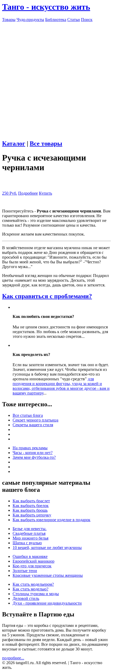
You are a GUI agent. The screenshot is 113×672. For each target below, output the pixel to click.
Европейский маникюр (33, 561)
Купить (45, 193)
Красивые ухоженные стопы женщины (48, 575)
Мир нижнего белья (30, 538)
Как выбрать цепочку (32, 515)
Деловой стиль (26, 598)
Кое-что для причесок (32, 566)
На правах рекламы (30, 448)
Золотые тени (25, 570)
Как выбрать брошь (30, 510)
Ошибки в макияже (30, 556)
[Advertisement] (56, 78)
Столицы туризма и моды (36, 593)
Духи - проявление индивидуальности (47, 603)
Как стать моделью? (30, 589)
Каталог (13, 143)
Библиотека (55, 19)
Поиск (87, 19)
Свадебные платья (29, 533)
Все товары (46, 143)
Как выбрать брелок (31, 505)
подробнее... (13, 658)
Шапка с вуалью (27, 543)
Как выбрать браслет (31, 501)
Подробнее (28, 193)
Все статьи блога (28, 415)
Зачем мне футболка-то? (34, 457)
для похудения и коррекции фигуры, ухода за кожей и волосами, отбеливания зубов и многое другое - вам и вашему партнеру (61, 386)
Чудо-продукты (30, 19)
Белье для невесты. (30, 528)
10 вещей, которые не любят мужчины (47, 547)
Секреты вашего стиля (33, 425)
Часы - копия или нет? (33, 452)
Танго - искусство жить (46, 7)
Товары (9, 19)
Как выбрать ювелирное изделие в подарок (51, 520)
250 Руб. (9, 193)
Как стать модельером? (33, 584)
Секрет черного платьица (35, 420)
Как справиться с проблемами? (47, 296)
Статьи (73, 19)
